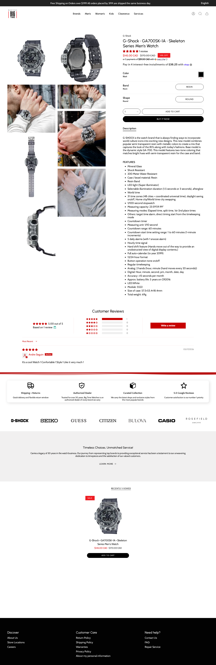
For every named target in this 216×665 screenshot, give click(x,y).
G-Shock (127, 35)
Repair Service (152, 646)
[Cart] (207, 13)
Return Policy (83, 637)
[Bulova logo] (137, 420)
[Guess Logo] (78, 420)
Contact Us (151, 637)
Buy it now (163, 119)
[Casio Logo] (166, 420)
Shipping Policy (84, 642)
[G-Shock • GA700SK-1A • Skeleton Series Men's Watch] (108, 516)
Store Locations (16, 642)
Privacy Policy (83, 651)
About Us (12, 637)
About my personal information (93, 655)
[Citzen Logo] (108, 420)
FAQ (147, 642)
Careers (11, 646)
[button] (77, 14)
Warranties (82, 646)
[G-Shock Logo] (20, 420)
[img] (30, 349)
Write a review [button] (168, 325)
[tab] (129, 129)
